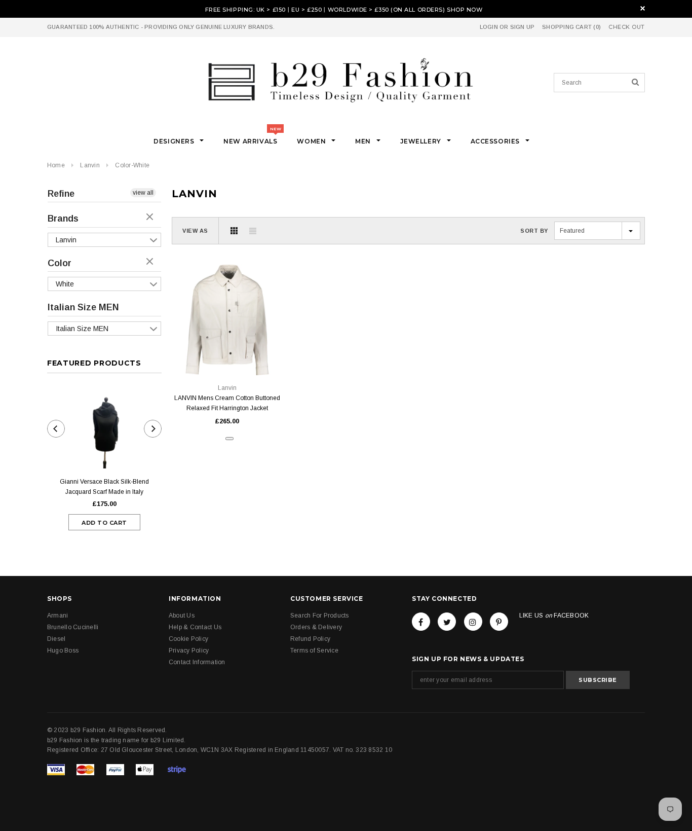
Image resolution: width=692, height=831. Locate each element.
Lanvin (89, 165)
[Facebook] (421, 621)
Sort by (534, 231)
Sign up (522, 27)
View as (195, 231)
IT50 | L (239, 352)
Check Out (626, 27)
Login (489, 27)
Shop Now (464, 9)
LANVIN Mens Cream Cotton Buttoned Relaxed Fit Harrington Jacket (227, 403)
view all (143, 192)
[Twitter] (447, 621)
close (642, 8)
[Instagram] (473, 621)
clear (151, 217)
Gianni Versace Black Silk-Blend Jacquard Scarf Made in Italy (104, 486)
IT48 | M (215, 352)
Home (56, 165)
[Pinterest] (499, 621)
